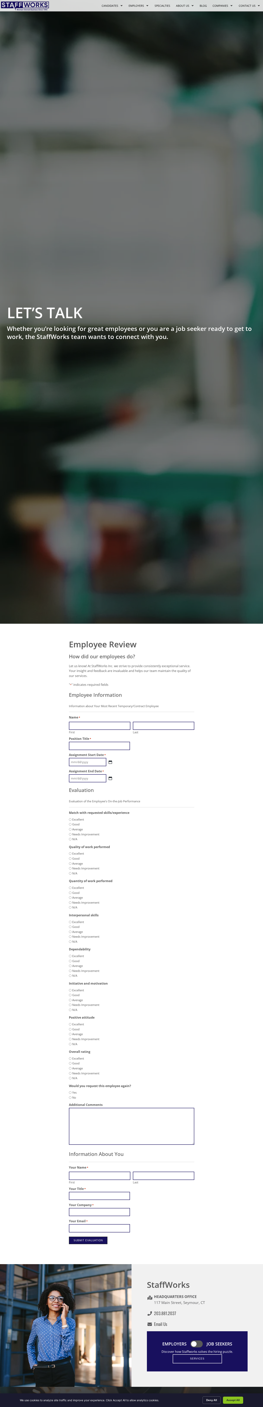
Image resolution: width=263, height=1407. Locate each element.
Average (77, 829)
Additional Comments (86, 1104)
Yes (74, 1092)
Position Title (80, 738)
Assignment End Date (86, 771)
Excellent (78, 819)
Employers (136, 5)
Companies (220, 5)
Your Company (81, 1204)
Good (76, 824)
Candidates (110, 5)
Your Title (77, 1188)
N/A (74, 839)
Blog (203, 5)
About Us (182, 5)
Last (135, 732)
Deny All (211, 1400)
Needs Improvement (85, 834)
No (74, 1097)
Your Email (78, 1221)
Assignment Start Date (87, 754)
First (72, 732)
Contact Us (247, 5)
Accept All (233, 1400)
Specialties (162, 5)
